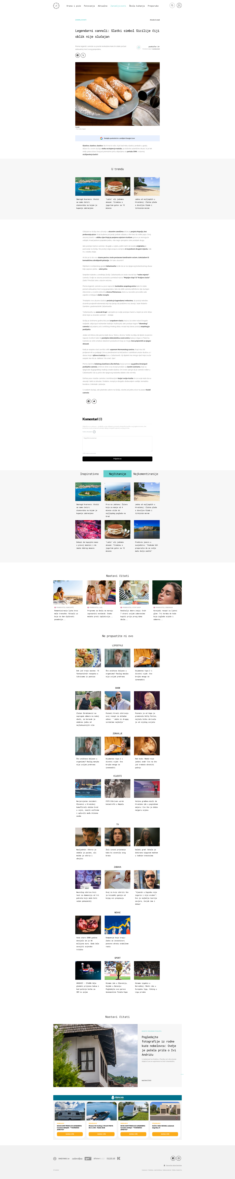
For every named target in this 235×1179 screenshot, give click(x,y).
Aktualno (102, 5)
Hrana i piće (74, 5)
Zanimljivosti (118, 5)
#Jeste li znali (155, 20)
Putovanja (89, 5)
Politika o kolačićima (177, 1170)
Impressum (145, 1170)
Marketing (150, 1170)
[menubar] (179, 5)
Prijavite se (117, 459)
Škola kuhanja (137, 5)
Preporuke (153, 5)
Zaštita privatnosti (167, 1170)
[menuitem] (179, 5)
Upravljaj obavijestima (174, 1165)
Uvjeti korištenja (158, 1170)
